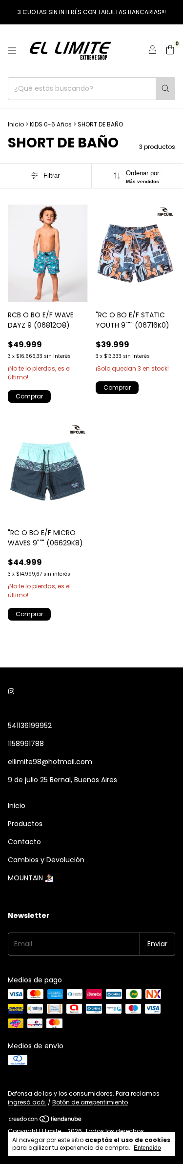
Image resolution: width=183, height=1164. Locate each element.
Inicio (16, 124)
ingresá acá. (27, 1102)
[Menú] (12, 50)
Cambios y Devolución (46, 860)
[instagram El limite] (11, 692)
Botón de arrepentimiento (90, 1102)
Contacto (24, 842)
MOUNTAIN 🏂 (30, 878)
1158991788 (26, 743)
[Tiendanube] (45, 1121)
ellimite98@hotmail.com (50, 762)
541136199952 (30, 725)
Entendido (147, 1147)
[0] (170, 51)
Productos (25, 824)
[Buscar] (165, 88)
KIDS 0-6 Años (51, 124)
